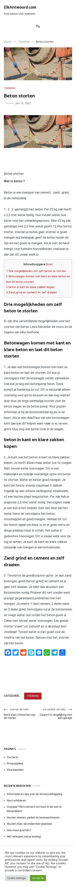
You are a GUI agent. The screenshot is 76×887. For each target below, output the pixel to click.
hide (49, 264)
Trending (9, 88)
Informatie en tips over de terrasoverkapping (34, 794)
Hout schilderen (16, 800)
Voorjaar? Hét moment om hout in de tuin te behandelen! (34, 809)
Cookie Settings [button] (16, 878)
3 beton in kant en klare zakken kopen (30, 287)
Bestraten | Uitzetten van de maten (19, 713)
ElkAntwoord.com (20, 7)
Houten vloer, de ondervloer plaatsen (29, 823)
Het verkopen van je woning (24, 836)
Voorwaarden (15, 769)
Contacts (12, 757)
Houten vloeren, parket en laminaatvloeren (33, 817)
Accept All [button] (38, 878)
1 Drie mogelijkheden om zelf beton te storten (36, 271)
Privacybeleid (15, 763)
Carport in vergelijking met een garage (56, 713)
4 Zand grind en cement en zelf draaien (31, 292)
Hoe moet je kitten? (19, 830)
